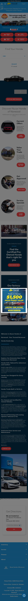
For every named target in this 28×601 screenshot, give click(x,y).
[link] (26, 289)
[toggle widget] (24, 595)
